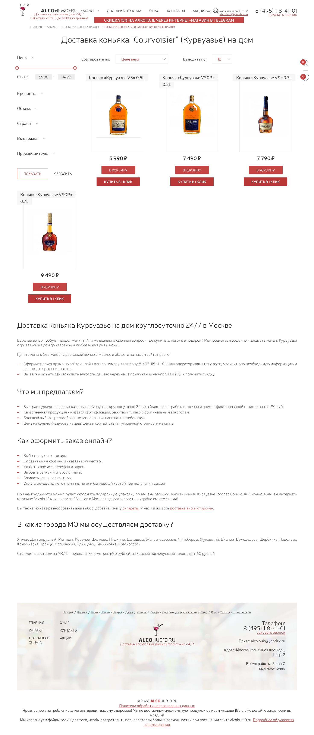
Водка (117, 612)
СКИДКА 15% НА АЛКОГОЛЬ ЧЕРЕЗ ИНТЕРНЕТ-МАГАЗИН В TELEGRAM (169, 20)
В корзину (118, 170)
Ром (214, 612)
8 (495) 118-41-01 (276, 10)
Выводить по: (194, 59)
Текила (225, 612)
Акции (65, 638)
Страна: (24, 123)
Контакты (69, 630)
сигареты (131, 508)
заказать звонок (283, 14)
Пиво (204, 612)
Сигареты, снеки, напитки (179, 612)
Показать (32, 173)
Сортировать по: (95, 59)
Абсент (68, 612)
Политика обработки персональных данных (157, 705)
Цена (22, 57)
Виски (105, 612)
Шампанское (242, 612)
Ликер (154, 612)
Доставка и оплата (39, 640)
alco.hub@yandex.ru (268, 640)
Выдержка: (27, 138)
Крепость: (26, 93)
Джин (129, 612)
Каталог (36, 630)
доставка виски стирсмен (191, 508)
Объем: (24, 108)
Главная (36, 622)
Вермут (82, 612)
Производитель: (32, 153)
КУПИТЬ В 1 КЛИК (118, 181)
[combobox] (142, 59)
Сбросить (63, 173)
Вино (94, 612)
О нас (65, 622)
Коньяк (142, 612)
